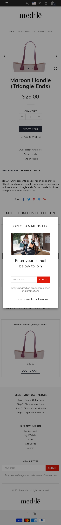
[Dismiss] (55, 219)
